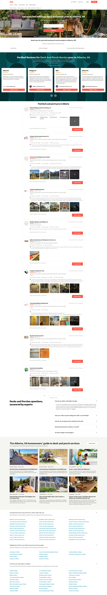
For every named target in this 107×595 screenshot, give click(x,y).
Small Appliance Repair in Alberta (46, 584)
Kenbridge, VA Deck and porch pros (17, 524)
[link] (4, 86)
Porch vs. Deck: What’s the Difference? (79, 469)
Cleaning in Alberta (14, 590)
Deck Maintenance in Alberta (16, 554)
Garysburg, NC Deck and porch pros (77, 535)
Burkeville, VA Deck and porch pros (47, 533)
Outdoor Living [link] (21, 8)
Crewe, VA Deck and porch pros (17, 537)
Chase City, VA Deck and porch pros (47, 539)
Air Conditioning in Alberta (45, 570)
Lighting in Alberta (43, 556)
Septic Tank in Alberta (15, 582)
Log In (87, 1)
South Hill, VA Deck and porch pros (17, 530)
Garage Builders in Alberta (45, 577)
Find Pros (53, 30)
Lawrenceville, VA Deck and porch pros (18, 521)
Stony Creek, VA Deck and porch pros (47, 530)
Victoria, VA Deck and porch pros (17, 535)
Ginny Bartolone (14, 494)
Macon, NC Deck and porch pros (76, 537)
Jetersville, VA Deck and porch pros (77, 528)
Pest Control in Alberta (15, 586)
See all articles (92, 443)
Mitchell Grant (13, 466)
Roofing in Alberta (14, 570)
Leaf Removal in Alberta (74, 575)
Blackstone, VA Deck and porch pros (18, 526)
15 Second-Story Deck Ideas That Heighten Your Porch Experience (22, 497)
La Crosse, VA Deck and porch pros (17, 533)
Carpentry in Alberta (14, 558)
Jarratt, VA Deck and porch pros (46, 521)
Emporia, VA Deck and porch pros (17, 539)
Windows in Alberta (14, 588)
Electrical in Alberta (14, 573)
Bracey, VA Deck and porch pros (46, 524)
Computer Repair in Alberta (75, 579)
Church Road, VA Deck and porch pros (47, 528)
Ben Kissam (71, 494)
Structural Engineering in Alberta (46, 590)
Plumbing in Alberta (14, 579)
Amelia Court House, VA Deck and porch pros (79, 521)
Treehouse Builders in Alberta (75, 552)
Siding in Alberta (13, 575)
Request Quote (77, 129)
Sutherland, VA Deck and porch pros (47, 537)
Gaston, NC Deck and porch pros (46, 535)
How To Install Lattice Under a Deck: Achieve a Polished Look (51, 497)
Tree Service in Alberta (74, 590)
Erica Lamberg (72, 466)
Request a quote (14, 89)
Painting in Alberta (43, 554)
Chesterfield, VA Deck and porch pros (77, 539)
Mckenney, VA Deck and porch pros (17, 519)
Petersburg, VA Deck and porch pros (77, 519)
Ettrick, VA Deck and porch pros (76, 526)
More (27, 4)
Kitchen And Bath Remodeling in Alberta (78, 573)
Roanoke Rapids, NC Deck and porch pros (78, 533)
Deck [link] (26, 8)
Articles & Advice (32, 4)
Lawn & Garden (22, 4)
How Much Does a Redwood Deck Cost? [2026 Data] (23, 469)
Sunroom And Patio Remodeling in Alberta (48, 552)
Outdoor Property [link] (13, 8)
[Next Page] (67, 395)
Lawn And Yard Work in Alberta (17, 577)
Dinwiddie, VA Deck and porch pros (47, 519)
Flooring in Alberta (43, 588)
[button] (34, 121)
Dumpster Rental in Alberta (45, 575)
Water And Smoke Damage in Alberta (18, 584)
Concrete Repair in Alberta (45, 582)
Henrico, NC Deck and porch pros (46, 526)
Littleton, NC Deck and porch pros (76, 530)
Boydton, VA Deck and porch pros (76, 524)
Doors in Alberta (72, 577)
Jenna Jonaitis (42, 494)
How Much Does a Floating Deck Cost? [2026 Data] (52, 469)
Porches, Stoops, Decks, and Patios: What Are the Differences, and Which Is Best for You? (82, 497)
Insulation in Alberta (43, 573)
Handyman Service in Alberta (45, 579)
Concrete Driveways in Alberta (75, 570)
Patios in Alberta (13, 556)
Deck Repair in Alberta (15, 552)
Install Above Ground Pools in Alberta (77, 554)
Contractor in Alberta (44, 558)
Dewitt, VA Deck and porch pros (17, 528)
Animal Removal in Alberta (45, 586)
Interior (11, 4)
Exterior (15, 4)
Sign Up (94, 1)
